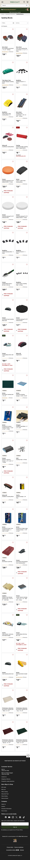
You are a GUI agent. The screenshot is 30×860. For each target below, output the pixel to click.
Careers (3, 806)
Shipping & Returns (5, 779)
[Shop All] (2, 2)
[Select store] (24, 2)
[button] (22, 23)
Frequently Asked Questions (7, 781)
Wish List (3, 789)
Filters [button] (3, 23)
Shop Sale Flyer (5, 793)
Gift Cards (3, 787)
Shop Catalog (4, 796)
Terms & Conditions (18, 847)
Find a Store (4, 810)
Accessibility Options (11, 850)
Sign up (15, 827)
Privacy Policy (19, 829)
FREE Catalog (4, 791)
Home (2, 14)
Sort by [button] (17, 23)
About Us (3, 804)
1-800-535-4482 (5, 770)
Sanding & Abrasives (10, 14)
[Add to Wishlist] (12, 30)
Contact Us (3, 776)
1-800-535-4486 (5, 774)
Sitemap (22, 850)
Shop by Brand (4, 798)
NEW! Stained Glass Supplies (15, 12)
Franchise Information (6, 808)
